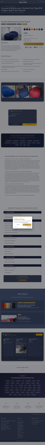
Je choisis (18, 224)
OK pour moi (27, 224)
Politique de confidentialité (24, 222)
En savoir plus (29, 226)
